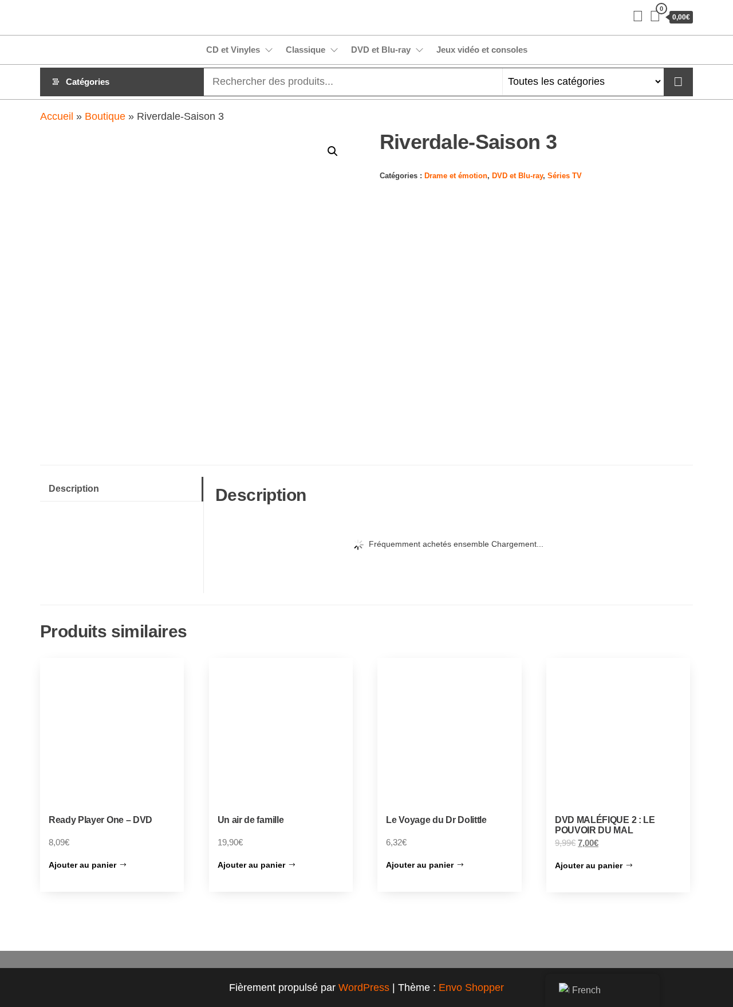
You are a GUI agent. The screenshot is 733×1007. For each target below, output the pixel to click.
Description (74, 488)
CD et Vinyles (233, 49)
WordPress (363, 987)
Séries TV (564, 176)
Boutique (105, 116)
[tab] (121, 489)
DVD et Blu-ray (381, 49)
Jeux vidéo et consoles (481, 49)
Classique (305, 49)
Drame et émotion (455, 176)
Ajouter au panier (82, 864)
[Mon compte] (638, 16)
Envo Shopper (471, 987)
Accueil (56, 116)
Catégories (87, 82)
